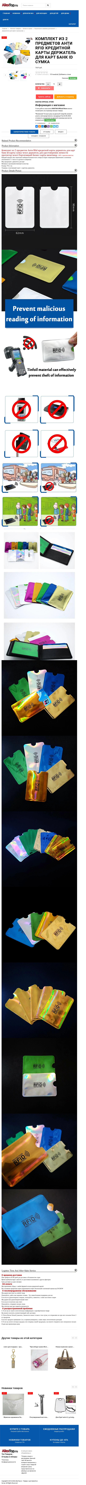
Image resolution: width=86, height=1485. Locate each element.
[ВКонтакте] (36, 126)
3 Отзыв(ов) (54, 74)
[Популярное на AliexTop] (10, 5)
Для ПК (5, 19)
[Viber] (48, 126)
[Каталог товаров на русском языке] (10, 1451)
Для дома (65, 13)
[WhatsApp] (51, 126)
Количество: (40, 84)
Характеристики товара (24, 132)
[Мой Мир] (42, 126)
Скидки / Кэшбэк (38, 136)
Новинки (16, 13)
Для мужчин (28, 13)
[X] (45, 126)
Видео (61, 132)
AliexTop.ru (18, 1481)
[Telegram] (57, 126)
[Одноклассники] (39, 126)
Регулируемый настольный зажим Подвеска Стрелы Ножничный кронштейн (40, 1417)
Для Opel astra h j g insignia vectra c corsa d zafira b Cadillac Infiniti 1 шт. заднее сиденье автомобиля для (66, 1417)
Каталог (72, 24)
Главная (6, 13)
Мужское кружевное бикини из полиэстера (14, 1417)
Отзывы (46, 132)
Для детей (54, 13)
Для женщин (41, 13)
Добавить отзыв (65, 74)
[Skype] (54, 126)
